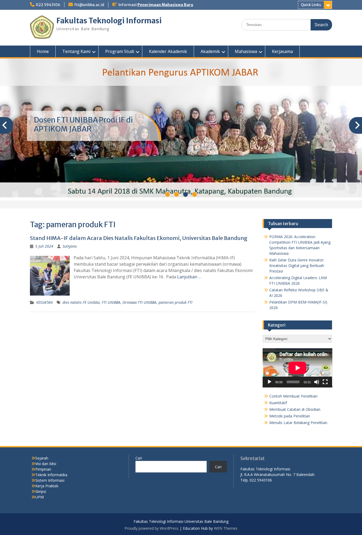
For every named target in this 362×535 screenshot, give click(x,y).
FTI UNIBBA (111, 302)
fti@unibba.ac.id (89, 4)
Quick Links (311, 4)
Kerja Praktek (46, 485)
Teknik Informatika (51, 474)
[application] (297, 367)
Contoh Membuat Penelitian (293, 396)
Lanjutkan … (189, 277)
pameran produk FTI (175, 302)
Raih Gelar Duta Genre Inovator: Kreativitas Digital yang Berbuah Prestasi (296, 265)
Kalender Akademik (168, 51)
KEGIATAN (44, 302)
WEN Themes (225, 528)
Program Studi (119, 51)
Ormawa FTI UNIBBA (139, 302)
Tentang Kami (76, 51)
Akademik (210, 51)
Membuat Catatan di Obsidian (294, 409)
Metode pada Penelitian (289, 415)
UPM (39, 497)
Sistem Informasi (49, 480)
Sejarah (41, 458)
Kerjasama (282, 51)
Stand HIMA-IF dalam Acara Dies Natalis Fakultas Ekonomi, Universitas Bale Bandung (139, 238)
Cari (138, 458)
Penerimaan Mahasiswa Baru (165, 4)
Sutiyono (70, 246)
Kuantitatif (278, 402)
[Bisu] (316, 382)
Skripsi (40, 491)
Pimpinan (43, 469)
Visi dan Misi (45, 463)
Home (43, 51)
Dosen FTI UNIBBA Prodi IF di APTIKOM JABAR (83, 124)
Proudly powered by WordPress (152, 528)
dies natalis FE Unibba (81, 302)
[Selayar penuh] (325, 382)
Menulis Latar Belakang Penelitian (298, 422)
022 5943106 (48, 4)
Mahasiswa (246, 51)
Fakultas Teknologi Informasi (109, 20)
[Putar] (269, 382)
